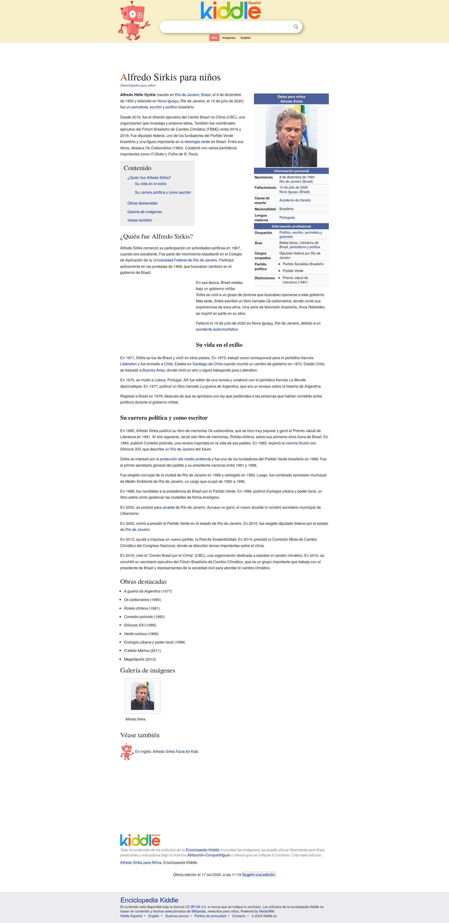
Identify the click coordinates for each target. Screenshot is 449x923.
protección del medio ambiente (185, 459)
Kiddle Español (131, 915)
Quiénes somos (176, 915)
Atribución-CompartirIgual (208, 855)
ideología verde (197, 141)
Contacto (239, 915)
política (315, 246)
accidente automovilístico (217, 329)
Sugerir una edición (258, 874)
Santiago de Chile (207, 363)
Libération (128, 363)
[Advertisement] (224, 56)
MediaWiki (266, 911)
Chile (168, 363)
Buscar (295, 26)
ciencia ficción (297, 443)
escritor (297, 232)
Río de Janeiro (290, 181)
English (245, 38)
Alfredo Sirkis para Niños (141, 862)
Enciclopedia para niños (138, 85)
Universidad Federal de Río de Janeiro (185, 260)
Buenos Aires (153, 370)
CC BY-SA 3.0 (195, 906)
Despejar (286, 27)
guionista (286, 236)
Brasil (307, 181)
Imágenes (228, 38)
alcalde (169, 507)
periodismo (298, 246)
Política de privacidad (210, 915)
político (171, 107)
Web (214, 38)
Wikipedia (199, 911)
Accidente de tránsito (295, 199)
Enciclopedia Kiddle (202, 849)
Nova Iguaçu (288, 191)
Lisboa (160, 380)
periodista (312, 232)
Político (284, 232)
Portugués (287, 217)
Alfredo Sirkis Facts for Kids (175, 751)
